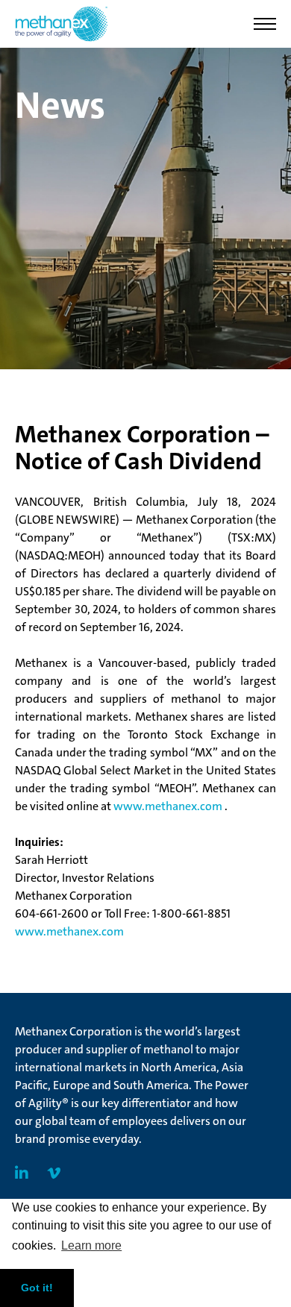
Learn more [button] (91, 1245)
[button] (265, 24)
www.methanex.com (169, 806)
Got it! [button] (37, 1288)
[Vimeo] (53, 1173)
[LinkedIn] (21, 1173)
